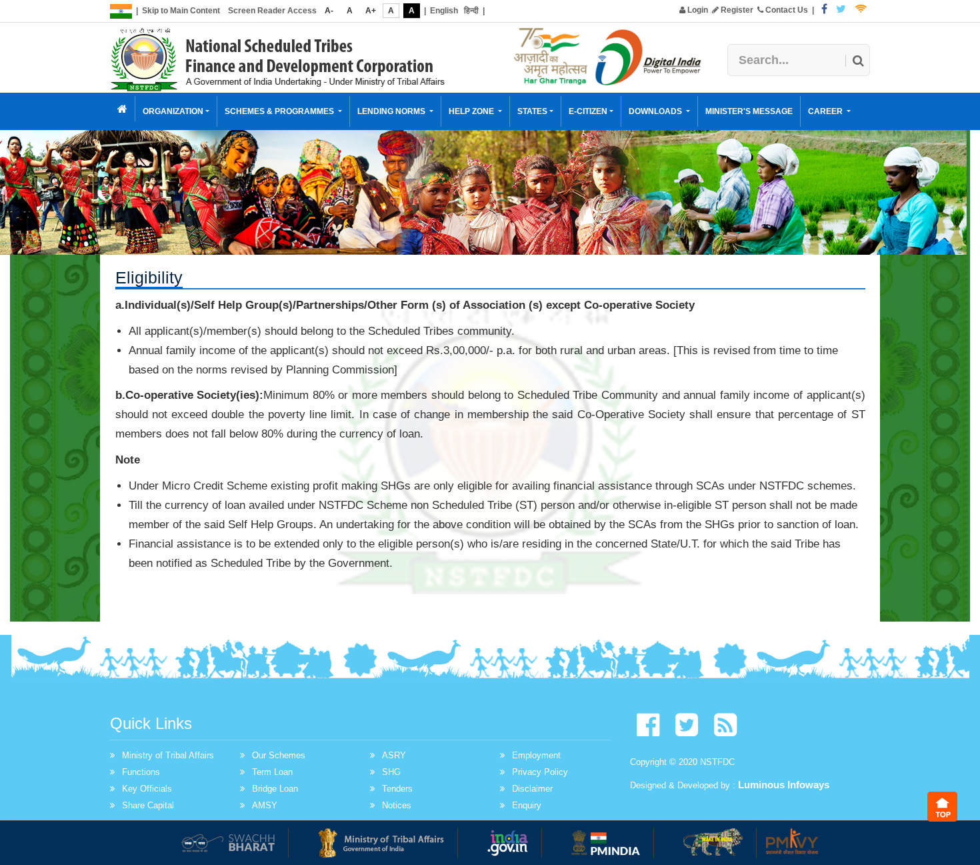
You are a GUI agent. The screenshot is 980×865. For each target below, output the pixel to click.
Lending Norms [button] (392, 111)
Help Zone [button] (472, 111)
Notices (396, 805)
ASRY (394, 755)
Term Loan (272, 772)
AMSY (264, 805)
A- (329, 10)
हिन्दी (471, 10)
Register (736, 10)
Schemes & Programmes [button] (280, 111)
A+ (370, 10)
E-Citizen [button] (588, 111)
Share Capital (148, 805)
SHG (391, 772)
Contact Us (785, 10)
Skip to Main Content (181, 10)
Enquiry (526, 805)
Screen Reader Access (272, 10)
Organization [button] (173, 111)
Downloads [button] (656, 111)
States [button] (532, 111)
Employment (536, 755)
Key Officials (147, 789)
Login (696, 10)
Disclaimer (532, 789)
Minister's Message (749, 111)
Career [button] (826, 111)
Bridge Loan (275, 789)
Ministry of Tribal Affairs (168, 755)
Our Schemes (278, 755)
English (444, 10)
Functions (141, 772)
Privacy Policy (540, 772)
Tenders (397, 789)
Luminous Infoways (783, 784)
